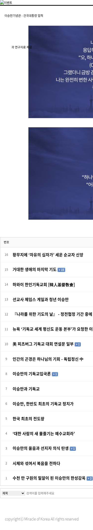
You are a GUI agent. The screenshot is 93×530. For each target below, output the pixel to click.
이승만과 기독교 (26, 389)
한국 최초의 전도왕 (28, 418)
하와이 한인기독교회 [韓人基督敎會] (44, 284)
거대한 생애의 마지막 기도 (35, 269)
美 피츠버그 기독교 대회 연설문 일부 (44, 344)
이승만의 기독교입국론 (32, 374)
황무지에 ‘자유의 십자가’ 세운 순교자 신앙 (48, 255)
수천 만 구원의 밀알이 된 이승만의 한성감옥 (50, 478)
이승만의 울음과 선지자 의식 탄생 (41, 448)
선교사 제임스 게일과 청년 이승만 (41, 299)
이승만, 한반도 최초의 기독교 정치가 (43, 404)
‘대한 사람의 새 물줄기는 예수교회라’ (44, 433)
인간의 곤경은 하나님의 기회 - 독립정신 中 (48, 359)
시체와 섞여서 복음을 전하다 (36, 463)
